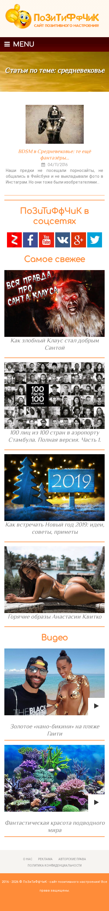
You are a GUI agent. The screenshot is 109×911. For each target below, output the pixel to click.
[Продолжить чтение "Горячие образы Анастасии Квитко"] (54, 579)
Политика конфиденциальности (55, 865)
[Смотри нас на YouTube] (46, 239)
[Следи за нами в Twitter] (94, 239)
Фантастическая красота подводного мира (55, 826)
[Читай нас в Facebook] (30, 239)
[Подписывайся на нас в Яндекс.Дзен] (14, 239)
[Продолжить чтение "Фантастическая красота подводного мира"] (54, 778)
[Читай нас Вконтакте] (62, 239)
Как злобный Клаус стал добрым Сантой (54, 344)
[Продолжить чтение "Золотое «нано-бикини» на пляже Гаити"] (54, 681)
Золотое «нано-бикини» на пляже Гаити (54, 730)
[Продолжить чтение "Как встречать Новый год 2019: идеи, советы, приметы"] (54, 487)
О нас (27, 859)
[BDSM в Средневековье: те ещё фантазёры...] (54, 124)
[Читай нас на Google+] (78, 239)
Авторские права (72, 859)
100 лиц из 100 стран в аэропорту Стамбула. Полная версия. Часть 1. (54, 436)
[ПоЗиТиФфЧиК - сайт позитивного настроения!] (54, 18)
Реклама (45, 859)
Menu (22, 44)
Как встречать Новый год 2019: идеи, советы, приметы (54, 528)
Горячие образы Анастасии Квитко (54, 616)
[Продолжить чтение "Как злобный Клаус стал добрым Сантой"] (54, 303)
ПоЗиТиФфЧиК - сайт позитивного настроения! (61, 882)
